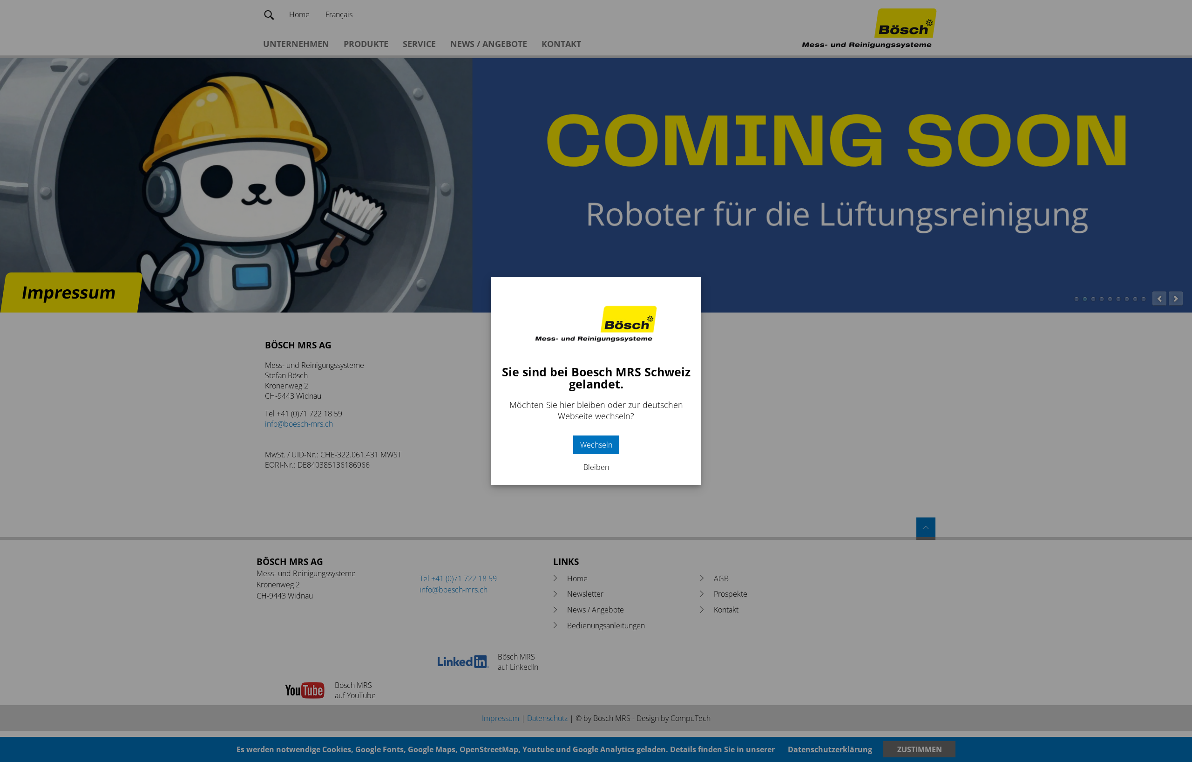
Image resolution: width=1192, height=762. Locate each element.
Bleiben (596, 467)
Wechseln (596, 445)
